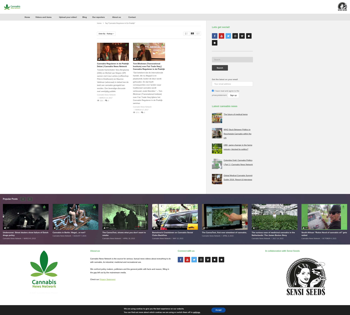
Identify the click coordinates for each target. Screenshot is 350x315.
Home (27, 17)
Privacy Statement (107, 279)
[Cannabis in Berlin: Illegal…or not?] (75, 217)
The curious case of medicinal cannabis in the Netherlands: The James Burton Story (273, 233)
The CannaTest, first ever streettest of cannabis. (224, 232)
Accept (218, 310)
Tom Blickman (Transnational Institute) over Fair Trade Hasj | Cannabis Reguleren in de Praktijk (149, 66)
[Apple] (249, 36)
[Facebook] (214, 36)
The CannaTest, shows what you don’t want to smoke (124, 233)
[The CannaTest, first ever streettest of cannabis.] (225, 217)
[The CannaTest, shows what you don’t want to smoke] (125, 217)
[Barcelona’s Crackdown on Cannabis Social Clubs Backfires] (175, 217)
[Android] (214, 43)
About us (116, 17)
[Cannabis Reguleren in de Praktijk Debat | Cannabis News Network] (113, 52)
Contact (132, 17)
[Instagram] (235, 36)
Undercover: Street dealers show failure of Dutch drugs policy (25, 233)
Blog (84, 17)
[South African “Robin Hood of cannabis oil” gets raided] (324, 217)
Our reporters (98, 17)
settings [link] (196, 312)
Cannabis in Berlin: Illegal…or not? (69, 232)
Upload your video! (68, 17)
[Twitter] (228, 36)
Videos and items (43, 17)
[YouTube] (221, 36)
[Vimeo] (242, 36)
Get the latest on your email (225, 79)
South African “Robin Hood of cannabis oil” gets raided (324, 233)
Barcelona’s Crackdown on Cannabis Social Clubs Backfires (172, 233)
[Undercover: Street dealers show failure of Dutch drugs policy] (26, 217)
